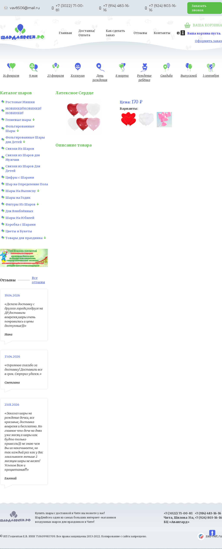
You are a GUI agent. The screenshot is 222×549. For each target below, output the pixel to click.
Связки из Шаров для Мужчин (22, 157)
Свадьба (166, 76)
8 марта (122, 76)
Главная (65, 33)
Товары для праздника (23, 238)
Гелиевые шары (18, 120)
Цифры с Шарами (19, 177)
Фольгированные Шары (19, 128)
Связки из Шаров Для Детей (22, 168)
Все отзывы (38, 280)
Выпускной (189, 76)
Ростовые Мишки (20, 102)
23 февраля (55, 76)
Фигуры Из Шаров (20, 204)
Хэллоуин (78, 76)
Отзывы (140, 33)
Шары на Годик (17, 198)
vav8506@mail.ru (25, 8)
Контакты (162, 33)
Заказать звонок (199, 8)
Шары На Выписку (20, 191)
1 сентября (211, 76)
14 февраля (11, 76)
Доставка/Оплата (86, 33)
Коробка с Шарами (20, 224)
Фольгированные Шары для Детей (25, 139)
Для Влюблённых (19, 211)
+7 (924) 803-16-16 (162, 8)
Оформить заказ (208, 41)
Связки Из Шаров (19, 149)
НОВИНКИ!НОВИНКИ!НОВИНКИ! (23, 111)
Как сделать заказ (115, 33)
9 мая (33, 76)
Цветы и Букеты (18, 231)
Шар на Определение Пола (26, 184)
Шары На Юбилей (19, 218)
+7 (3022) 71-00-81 (70, 8)
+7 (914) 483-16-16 (116, 8)
